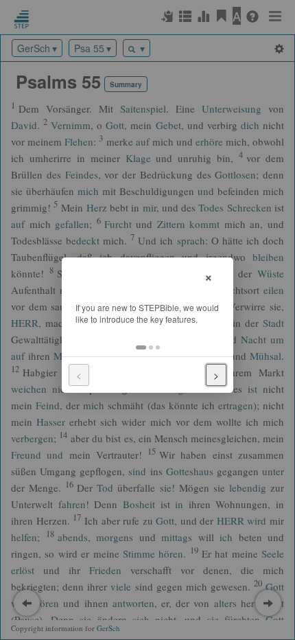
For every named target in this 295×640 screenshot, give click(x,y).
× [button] (208, 276)
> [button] (216, 375)
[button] (141, 347)
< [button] (79, 375)
